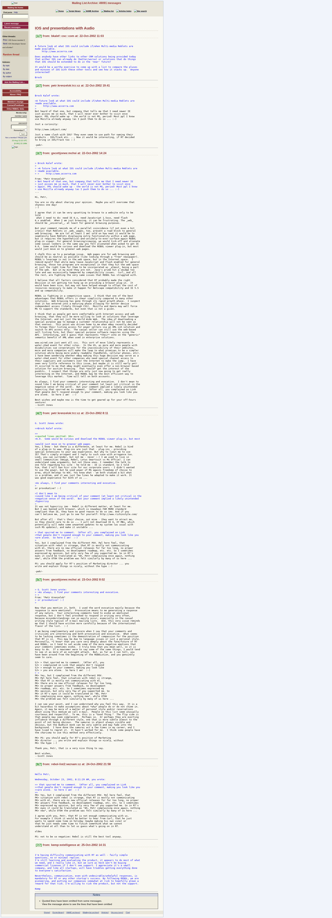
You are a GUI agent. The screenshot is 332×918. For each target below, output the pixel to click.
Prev (5, 40)
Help (16, 12)
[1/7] (39, 36)
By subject (7, 76)
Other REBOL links (15, 109)
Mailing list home (15, 8)
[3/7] (39, 153)
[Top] (128, 912)
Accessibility (15, 91)
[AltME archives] (73, 912)
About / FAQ (15, 94)
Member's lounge (15, 102)
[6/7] (39, 764)
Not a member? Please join (16, 137)
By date (6, 69)
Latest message (11, 24)
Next (5, 43)
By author (7, 73)
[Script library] (58, 912)
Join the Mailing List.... (14, 82)
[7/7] (39, 845)
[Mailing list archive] (91, 912)
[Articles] (105, 912)
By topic (6, 65)
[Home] (14, 3)
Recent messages (12, 27)
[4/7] (39, 413)
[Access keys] (117, 912)
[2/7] (39, 85)
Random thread (11, 54)
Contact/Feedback (15, 105)
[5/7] (39, 579)
